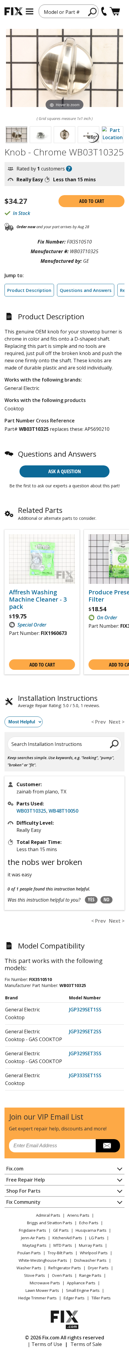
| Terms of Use (45, 1344)
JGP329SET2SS (85, 1031)
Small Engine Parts (83, 1290)
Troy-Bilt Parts (60, 1252)
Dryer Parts (98, 1268)
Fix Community (23, 1202)
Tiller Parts (101, 1298)
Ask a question (64, 471)
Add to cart (91, 201)
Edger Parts (74, 1298)
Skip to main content (64, 7)
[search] (93, 11)
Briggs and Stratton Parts (49, 1222)
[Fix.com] (13, 11)
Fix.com (14, 1168)
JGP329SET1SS (85, 1009)
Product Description (29, 290)
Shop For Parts (23, 1191)
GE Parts (61, 1230)
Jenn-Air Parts (33, 1237)
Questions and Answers (86, 290)
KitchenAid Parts (67, 1237)
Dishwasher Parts (90, 1260)
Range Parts (90, 1275)
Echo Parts (88, 1222)
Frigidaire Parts (32, 1230)
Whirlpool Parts (94, 1252)
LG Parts (96, 1237)
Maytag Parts (34, 1245)
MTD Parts (62, 1245)
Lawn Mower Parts (42, 1290)
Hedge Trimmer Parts (37, 1298)
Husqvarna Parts (91, 1230)
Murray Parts (91, 1245)
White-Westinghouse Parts (43, 1260)
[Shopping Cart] (115, 11)
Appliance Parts (81, 1283)
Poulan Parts (29, 1252)
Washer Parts (28, 1268)
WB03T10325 (31, 811)
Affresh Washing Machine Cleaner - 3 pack (38, 599)
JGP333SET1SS (85, 1075)
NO (107, 899)
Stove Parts (34, 1275)
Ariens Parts (78, 1215)
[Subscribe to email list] (108, 1145)
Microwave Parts (45, 1283)
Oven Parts (62, 1275)
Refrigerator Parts (64, 1268)
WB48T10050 (63, 811)
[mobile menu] (29, 11)
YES (91, 899)
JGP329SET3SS (85, 1053)
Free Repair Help (25, 1179)
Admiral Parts (48, 1215)
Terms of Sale (86, 1344)
